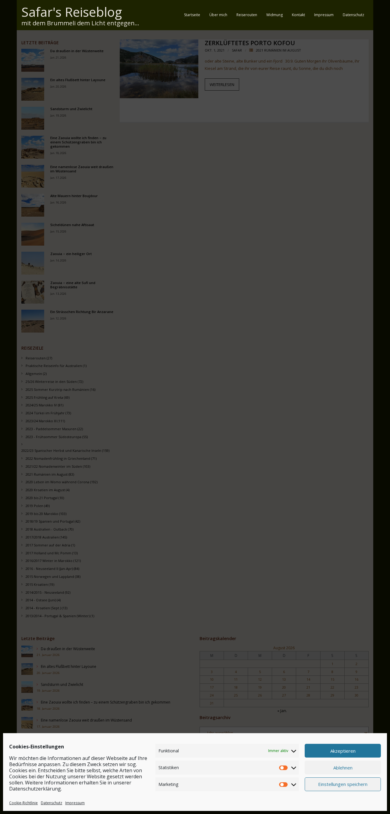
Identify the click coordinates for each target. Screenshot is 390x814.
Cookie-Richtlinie (23, 802)
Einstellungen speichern (342, 784)
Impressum (75, 802)
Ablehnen (343, 768)
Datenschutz (51, 802)
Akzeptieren (343, 751)
